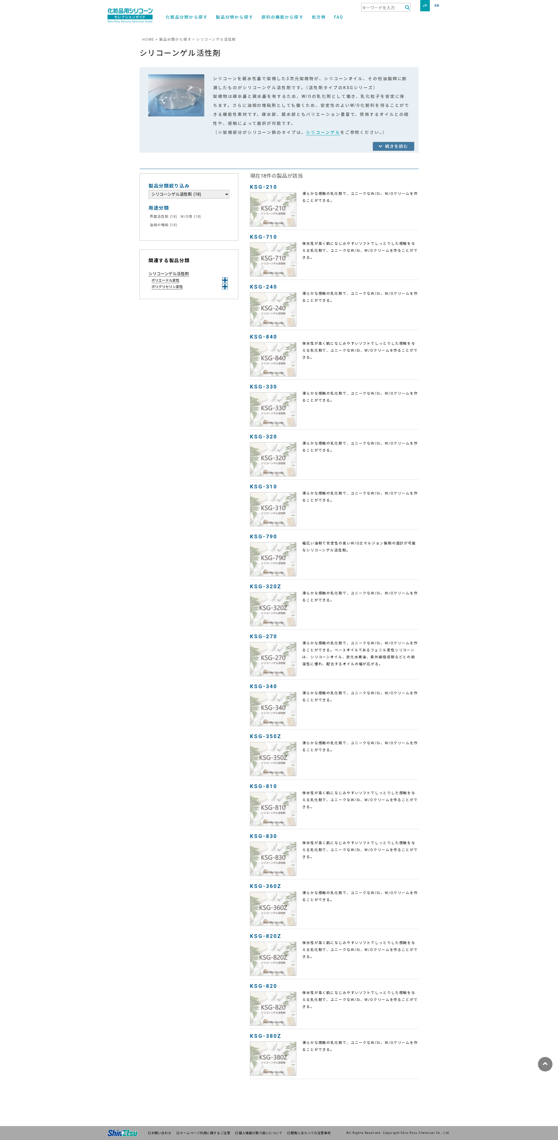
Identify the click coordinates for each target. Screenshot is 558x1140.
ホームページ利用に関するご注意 (205, 1133)
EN (436, 6)
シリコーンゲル (323, 132)
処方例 (319, 17)
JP (425, 6)
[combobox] (386, 7)
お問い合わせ (161, 1133)
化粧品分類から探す (187, 17)
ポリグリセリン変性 (167, 287)
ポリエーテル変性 (165, 280)
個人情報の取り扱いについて (260, 1133)
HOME (148, 39)
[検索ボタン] (407, 7)
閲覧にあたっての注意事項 (311, 1133)
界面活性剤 (163, 217)
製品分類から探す (234, 17)
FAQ (338, 17)
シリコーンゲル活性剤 (169, 273)
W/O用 (190, 217)
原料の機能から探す (283, 17)
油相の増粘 (163, 225)
